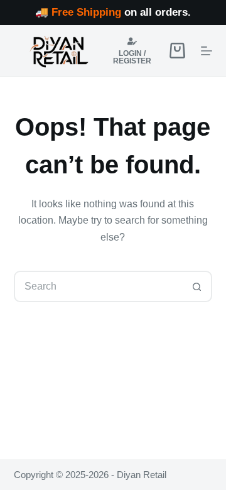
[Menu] (206, 51)
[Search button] (196, 286)
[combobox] (99, 286)
